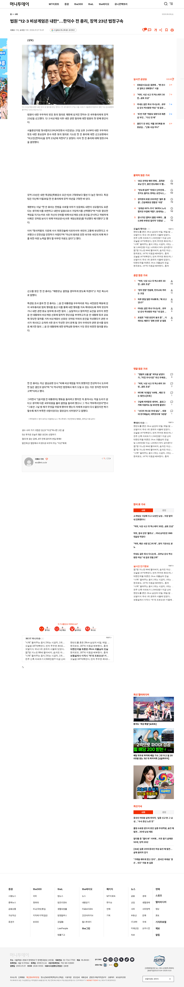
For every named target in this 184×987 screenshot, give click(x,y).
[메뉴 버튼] (171, 3)
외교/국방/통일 (39, 909)
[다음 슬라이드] (110, 458)
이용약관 (68, 977)
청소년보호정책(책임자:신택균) (52, 977)
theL (90, 4)
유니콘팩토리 (121, 4)
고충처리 (111, 977)
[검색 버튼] (166, 3)
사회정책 (146, 909)
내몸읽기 (86, 902)
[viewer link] (109, 100)
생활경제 (146, 902)
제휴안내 (84, 977)
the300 (78, 4)
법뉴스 (60, 896)
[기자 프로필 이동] (28, 462)
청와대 (36, 902)
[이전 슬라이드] (102, 458)
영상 (157, 909)
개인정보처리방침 (32, 977)
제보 (158, 928)
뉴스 (84, 896)
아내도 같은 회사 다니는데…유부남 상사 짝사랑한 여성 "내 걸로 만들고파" (151, 108)
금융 (133, 896)
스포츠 (159, 895)
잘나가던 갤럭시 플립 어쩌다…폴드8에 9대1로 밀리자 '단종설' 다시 (152, 220)
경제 (144, 896)
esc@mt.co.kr (41, 462)
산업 (133, 902)
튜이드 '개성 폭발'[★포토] (145, 724)
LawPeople (63, 928)
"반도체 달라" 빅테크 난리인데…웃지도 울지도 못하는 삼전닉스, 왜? (152, 193)
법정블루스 (62, 915)
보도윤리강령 (121, 977)
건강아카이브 (87, 915)
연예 (158, 889)
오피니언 (146, 928)
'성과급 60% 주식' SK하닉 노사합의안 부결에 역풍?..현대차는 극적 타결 (152, 211)
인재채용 (21, 977)
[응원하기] (46, 459)
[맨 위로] (178, 975)
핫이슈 (109, 902)
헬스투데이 (86, 922)
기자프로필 (161, 922)
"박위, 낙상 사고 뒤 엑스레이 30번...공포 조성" (153, 526)
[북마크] (166, 30)
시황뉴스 (12, 896)
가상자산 (12, 915)
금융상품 (12, 909)
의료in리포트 (87, 909)
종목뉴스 (12, 902)
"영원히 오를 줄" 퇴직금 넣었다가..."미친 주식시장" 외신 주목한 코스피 (151, 377)
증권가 (11, 922)
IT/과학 (134, 922)
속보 (133, 935)
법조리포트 (62, 902)
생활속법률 (62, 909)
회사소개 (13, 977)
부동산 (134, 915)
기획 (108, 915)
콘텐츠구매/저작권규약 (97, 977)
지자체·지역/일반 (40, 915)
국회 (35, 896)
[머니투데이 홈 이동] (19, 955)
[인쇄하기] (172, 30)
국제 (144, 922)
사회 (16, 14)
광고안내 (76, 977)
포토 (157, 915)
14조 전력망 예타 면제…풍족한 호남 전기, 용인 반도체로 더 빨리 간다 (152, 184)
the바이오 (104, 4)
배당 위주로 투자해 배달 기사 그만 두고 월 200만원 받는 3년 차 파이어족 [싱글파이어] (153, 757)
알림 (158, 934)
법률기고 (61, 935)
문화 (144, 915)
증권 (67, 4)
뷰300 (36, 922)
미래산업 (135, 928)
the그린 (86, 928)
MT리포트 (54, 4)
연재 (108, 909)
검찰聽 (60, 922)
